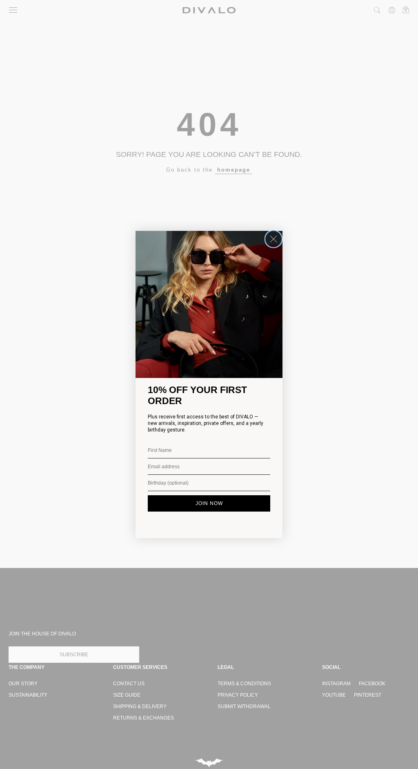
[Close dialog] (273, 239)
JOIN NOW (209, 503)
